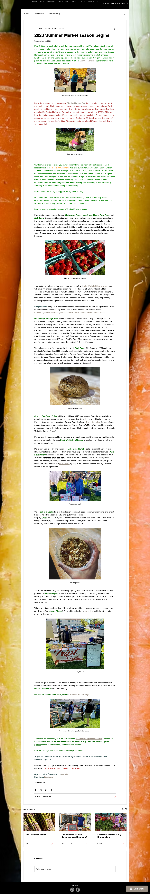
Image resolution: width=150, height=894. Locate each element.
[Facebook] (78, 890)
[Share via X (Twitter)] (41, 790)
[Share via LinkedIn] (46, 790)
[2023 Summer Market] (39, 822)
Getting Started (39, 13)
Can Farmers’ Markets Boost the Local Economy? (74, 836)
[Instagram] (72, 890)
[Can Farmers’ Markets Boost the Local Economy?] (75, 822)
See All (124, 809)
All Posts (26, 13)
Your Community (54, 13)
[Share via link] (52, 790)
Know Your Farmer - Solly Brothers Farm (109, 836)
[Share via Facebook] (35, 790)
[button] (51, 1)
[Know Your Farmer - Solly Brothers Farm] (111, 822)
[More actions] (114, 28)
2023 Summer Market (36, 835)
